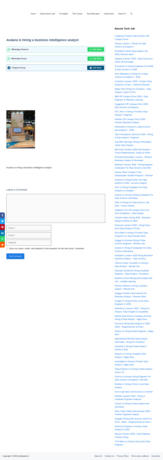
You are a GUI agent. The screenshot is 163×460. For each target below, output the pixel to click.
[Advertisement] (55, 30)
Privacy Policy (123, 456)
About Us (122, 14)
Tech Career (77, 14)
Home (33, 14)
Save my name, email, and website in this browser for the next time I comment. (47, 248)
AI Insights (63, 14)
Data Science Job (47, 14)
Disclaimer (156, 456)
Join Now (96, 49)
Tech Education (93, 14)
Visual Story (109, 14)
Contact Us (109, 456)
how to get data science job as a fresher (134, 392)
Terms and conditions (140, 456)
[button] (131, 13)
